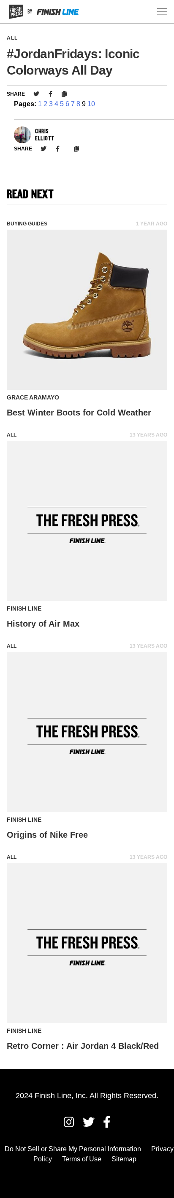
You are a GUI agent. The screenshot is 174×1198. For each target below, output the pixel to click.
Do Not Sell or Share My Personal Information (73, 1148)
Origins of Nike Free (47, 834)
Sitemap (123, 1159)
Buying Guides (27, 223)
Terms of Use (81, 1159)
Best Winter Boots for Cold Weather (79, 412)
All (12, 38)
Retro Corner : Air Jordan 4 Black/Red (83, 1046)
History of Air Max (43, 623)
